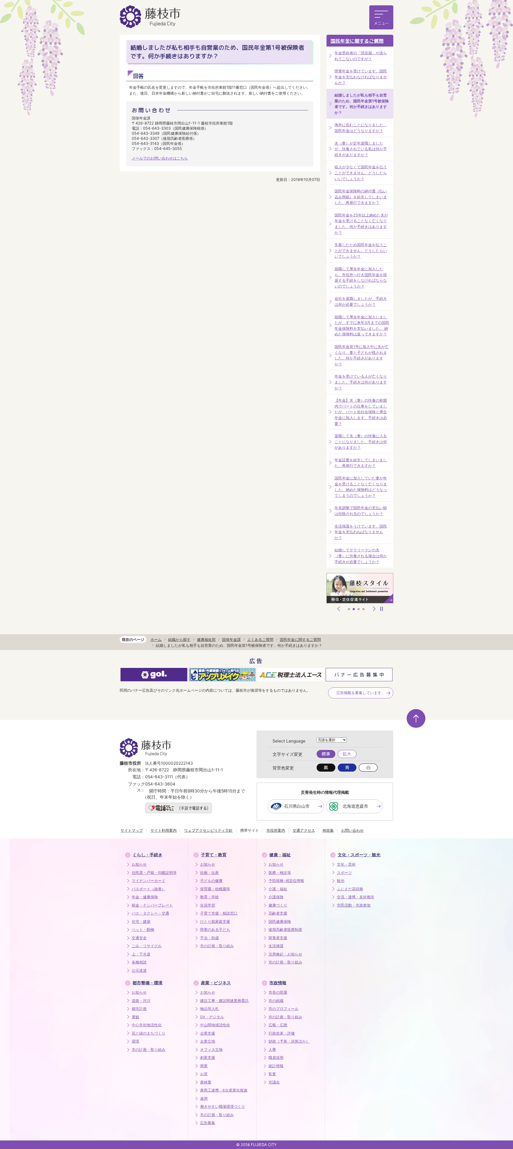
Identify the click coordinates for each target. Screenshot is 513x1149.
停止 (381, 609)
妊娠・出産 (209, 873)
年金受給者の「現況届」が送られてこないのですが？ (361, 56)
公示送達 (139, 970)
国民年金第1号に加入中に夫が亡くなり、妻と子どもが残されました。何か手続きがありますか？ (362, 355)
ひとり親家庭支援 (215, 921)
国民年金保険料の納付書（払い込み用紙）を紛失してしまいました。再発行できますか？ (361, 197)
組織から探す (179, 639)
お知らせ (139, 864)
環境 (135, 1041)
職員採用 (276, 1057)
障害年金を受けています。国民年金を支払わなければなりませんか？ (361, 77)
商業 (204, 1066)
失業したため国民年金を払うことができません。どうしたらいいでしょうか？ (361, 250)
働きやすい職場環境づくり (222, 1106)
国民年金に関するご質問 (357, 41)
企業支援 (207, 1033)
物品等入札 (209, 1009)
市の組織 (276, 1001)
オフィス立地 (211, 1049)
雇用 (204, 1098)
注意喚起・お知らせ (285, 954)
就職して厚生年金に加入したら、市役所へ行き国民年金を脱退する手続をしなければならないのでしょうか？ (361, 277)
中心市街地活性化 (147, 1025)
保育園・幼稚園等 (215, 889)
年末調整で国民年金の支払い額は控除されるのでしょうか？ (361, 510)
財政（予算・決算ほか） (289, 1041)
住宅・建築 (141, 921)
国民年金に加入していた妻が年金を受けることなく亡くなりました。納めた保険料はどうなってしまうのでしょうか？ (361, 487)
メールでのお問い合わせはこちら (160, 158)
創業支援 (207, 1057)
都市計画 (139, 1009)
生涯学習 (207, 905)
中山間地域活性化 (215, 1025)
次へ (374, 609)
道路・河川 (141, 1001)
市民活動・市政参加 (354, 905)
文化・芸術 (346, 864)
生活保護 (276, 946)
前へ (338, 609)
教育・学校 (209, 897)
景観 (135, 1017)
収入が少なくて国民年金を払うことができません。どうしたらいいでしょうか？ (361, 173)
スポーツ (344, 873)
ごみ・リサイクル (147, 946)
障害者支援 (278, 938)
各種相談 (139, 962)
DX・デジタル (212, 1017)
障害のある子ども (215, 929)
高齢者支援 (278, 913)
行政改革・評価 (282, 1033)
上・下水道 (141, 954)
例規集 (328, 830)
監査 (272, 1074)
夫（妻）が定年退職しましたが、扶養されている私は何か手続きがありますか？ (361, 149)
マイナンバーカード (148, 881)
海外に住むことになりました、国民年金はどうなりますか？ (361, 127)
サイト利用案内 (163, 830)
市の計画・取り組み (217, 946)
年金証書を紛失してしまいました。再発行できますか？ (361, 463)
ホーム (156, 639)
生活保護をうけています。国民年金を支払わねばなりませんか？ (361, 532)
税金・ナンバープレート (152, 905)
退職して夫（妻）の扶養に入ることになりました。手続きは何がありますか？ (361, 442)
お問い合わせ (352, 830)
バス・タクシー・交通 (150, 913)
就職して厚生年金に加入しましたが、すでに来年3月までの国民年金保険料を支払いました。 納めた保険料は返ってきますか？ (362, 325)
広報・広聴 (278, 1025)
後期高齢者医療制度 (285, 929)
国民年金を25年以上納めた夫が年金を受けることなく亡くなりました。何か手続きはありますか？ (361, 224)
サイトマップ (132, 830)
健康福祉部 (206, 639)
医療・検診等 (280, 873)
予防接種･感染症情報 (286, 881)
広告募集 (207, 1123)
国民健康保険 (280, 921)
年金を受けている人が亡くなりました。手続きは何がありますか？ (361, 382)
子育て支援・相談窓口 (219, 913)
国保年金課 (231, 639)
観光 (340, 881)
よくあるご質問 (260, 639)
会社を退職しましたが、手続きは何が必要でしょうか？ (361, 301)
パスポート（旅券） (148, 889)
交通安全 (139, 938)
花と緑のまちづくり (148, 1033)
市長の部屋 (278, 992)
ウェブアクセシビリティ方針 (208, 830)
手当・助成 (209, 938)
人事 (272, 1049)
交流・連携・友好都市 (355, 897)
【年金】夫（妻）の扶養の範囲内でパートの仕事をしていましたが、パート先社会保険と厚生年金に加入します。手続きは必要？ (361, 411)
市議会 (274, 1082)
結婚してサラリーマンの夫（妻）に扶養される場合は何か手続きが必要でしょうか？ (361, 556)
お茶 (204, 1074)
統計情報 (276, 1066)
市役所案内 (275, 830)
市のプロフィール (283, 1009)
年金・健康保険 (145, 897)
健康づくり (278, 905)
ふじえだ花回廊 (350, 889)
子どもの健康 (211, 881)
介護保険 (276, 897)
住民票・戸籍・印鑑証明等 (154, 873)
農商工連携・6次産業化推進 (223, 1090)
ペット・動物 (143, 929)
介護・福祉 (278, 889)
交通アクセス (304, 830)
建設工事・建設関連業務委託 (224, 1001)
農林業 (205, 1082)
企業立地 (207, 1041)
